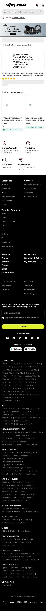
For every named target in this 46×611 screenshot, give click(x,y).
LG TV (37, 409)
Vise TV (16, 409)
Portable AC (6, 456)
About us (6, 254)
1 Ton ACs (5, 379)
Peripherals (6, 560)
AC (3, 230)
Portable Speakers (32, 512)
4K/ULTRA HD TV (8, 415)
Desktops (5, 571)
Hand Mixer (6, 491)
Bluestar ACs (6, 367)
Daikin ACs (27, 364)
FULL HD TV (22, 415)
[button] (22, 34)
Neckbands (26, 509)
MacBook (14, 568)
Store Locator (6, 286)
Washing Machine (8, 246)
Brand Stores (28, 282)
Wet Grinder (22, 500)
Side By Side (30, 474)
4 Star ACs (17, 388)
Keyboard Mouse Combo (30, 553)
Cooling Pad (13, 556)
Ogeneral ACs (31, 373)
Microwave (6, 497)
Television (5, 184)
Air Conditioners (8, 452)
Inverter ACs (21, 391)
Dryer (29, 468)
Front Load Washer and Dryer (13, 468)
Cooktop (27, 485)
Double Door (6, 474)
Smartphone (6, 188)
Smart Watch (6, 585)
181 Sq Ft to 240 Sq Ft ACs (12, 397)
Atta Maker (6, 482)
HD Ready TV (15, 432)
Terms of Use (28, 286)
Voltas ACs (16, 364)
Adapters (13, 542)
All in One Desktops (19, 571)
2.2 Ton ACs (29, 382)
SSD (26, 560)
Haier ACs (19, 373)
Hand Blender (31, 488)
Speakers (18, 444)
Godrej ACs (18, 367)
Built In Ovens (18, 482)
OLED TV (28, 412)
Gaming (4, 204)
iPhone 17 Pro (6, 218)
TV (2, 238)
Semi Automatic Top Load (11, 462)
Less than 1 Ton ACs (32, 376)
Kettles (32, 494)
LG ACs (37, 364)
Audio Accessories (8, 438)
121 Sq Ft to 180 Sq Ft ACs (29, 394)
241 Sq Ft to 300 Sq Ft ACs (12, 400)
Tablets (4, 531)
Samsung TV (27, 409)
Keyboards (14, 553)
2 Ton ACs (18, 382)
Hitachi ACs (17, 370)
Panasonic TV (16, 412)
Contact (5, 265)
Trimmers (5, 520)
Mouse (4, 553)
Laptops (4, 192)
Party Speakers (7, 200)
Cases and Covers (8, 545)
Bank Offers (5, 290)
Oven (15, 497)
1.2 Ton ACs (17, 379)
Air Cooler (5, 234)
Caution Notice (29, 290)
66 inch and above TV (24, 424)
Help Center (30, 254)
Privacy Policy (29, 294)
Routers (35, 577)
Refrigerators (18, 471)
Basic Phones (29, 539)
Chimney (30, 482)
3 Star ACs (5, 388)
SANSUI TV (6, 409)
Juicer (22, 491)
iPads (12, 531)
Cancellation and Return (32, 184)
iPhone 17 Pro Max (8, 222)
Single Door (31, 471)
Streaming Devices (20, 435)
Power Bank (24, 542)
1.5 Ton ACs (29, 379)
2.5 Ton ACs (6, 385)
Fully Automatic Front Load (12, 465)
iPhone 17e (5, 226)
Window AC (30, 452)
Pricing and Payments (9, 282)
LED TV (4, 432)
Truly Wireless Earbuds (10, 509)
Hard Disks (35, 560)
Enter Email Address (12, 313)
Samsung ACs (7, 373)
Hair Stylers (25, 520)
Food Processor (7, 488)
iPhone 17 (5, 213)
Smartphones (7, 539)
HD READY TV (7, 418)
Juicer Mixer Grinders (9, 494)
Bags (3, 556)
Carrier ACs (6, 370)
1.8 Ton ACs (6, 382)
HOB (15, 491)
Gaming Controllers (9, 441)
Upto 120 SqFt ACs (9, 394)
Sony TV (5, 412)
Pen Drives (17, 560)
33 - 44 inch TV (35, 418)
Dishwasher (6, 471)
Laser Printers (29, 574)
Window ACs (16, 376)
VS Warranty (28, 192)
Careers (5, 258)
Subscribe (23, 327)
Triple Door (18, 474)
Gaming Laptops (27, 568)
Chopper (5, 485)
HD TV (32, 415)
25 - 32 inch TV (21, 418)
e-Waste (5, 262)
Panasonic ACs (31, 370)
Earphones (18, 512)
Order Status (8, 272)
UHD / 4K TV (36, 432)
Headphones (6, 512)
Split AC (20, 452)
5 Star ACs (28, 388)
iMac (31, 571)
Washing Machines (8, 196)
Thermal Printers (23, 577)
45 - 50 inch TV (7, 421)
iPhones (18, 539)
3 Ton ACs (18, 385)
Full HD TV (6, 435)
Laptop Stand (26, 556)
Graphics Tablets (24, 531)
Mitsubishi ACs (31, 367)
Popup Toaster (25, 497)
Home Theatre (7, 444)
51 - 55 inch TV (22, 421)
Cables (4, 542)
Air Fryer (20, 488)
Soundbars (23, 441)
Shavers (15, 520)
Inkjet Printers (15, 574)
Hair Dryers (22, 523)
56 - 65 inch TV (7, 424)
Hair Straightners (8, 523)
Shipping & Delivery (34, 258)
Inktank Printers (7, 577)
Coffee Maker (16, 485)
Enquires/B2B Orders (31, 196)
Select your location (18, 18)
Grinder (23, 494)
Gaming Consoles (25, 438)
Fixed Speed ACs (8, 391)
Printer (4, 574)
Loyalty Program (30, 188)
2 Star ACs (29, 385)
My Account (30, 262)
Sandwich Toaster (8, 500)
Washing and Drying (21, 456)
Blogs (4, 269)
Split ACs (5, 376)
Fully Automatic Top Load (11, 459)
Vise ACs (5, 364)
